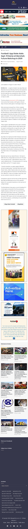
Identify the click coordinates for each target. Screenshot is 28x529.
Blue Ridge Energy (17, 493)
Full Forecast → (23, 47)
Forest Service (19, 498)
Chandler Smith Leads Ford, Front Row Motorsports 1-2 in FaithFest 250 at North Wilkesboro (6, 393)
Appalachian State (6, 491)
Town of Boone (12, 509)
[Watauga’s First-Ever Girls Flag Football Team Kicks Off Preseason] (7, 350)
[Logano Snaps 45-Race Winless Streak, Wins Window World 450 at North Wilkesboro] (21, 385)
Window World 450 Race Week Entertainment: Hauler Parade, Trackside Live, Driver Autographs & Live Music (21, 430)
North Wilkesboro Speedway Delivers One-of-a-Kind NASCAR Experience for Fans (21, 409)
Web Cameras (14, 522)
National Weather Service (8, 505)
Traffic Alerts (21, 522)
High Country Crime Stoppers (8, 502)
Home (3, 50)
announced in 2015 (13, 100)
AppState (20, 204)
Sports (7, 50)
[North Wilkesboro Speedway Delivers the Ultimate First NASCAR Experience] (7, 422)
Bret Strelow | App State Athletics (8, 61)
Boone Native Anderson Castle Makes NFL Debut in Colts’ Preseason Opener (21, 357)
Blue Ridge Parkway (7, 495)
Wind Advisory (19, 512)
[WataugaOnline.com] (14, 3)
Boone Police (17, 495)
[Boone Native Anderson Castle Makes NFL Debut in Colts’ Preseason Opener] (21, 350)
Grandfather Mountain (19, 500)
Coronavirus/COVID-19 (7, 498)
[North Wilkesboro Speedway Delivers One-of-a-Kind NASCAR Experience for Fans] (21, 402)
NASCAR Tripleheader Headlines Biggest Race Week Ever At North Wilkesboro (7, 373)
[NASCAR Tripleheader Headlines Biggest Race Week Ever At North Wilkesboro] (7, 366)
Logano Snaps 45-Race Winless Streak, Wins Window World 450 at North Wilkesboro (20, 392)
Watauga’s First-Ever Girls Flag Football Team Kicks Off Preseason (7, 357)
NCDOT (18, 505)
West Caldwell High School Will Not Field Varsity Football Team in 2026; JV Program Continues (7, 413)
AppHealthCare (17, 491)
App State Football (10, 204)
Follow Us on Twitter (6, 448)
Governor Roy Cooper (7, 500)
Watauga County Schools (8, 512)
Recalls (4, 509)
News (8, 522)
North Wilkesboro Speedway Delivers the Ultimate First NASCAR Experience (6, 429)
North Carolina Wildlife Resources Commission (12, 507)
